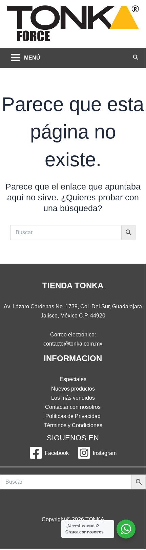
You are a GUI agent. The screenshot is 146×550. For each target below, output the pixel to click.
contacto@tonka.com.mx (72, 343)
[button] (136, 57)
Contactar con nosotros (73, 407)
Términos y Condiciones (73, 425)
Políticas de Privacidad (73, 416)
